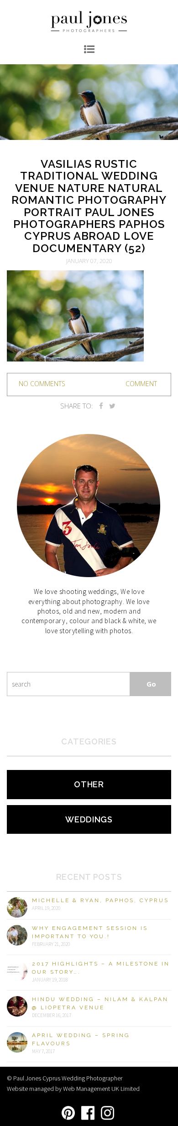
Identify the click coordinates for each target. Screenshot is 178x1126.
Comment (141, 383)
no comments (42, 383)
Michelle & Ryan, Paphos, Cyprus (100, 900)
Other (89, 784)
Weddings (89, 819)
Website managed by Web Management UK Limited (73, 1089)
